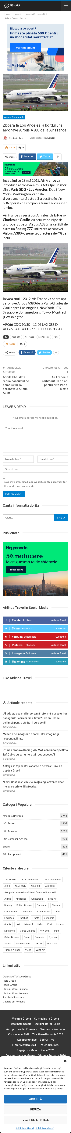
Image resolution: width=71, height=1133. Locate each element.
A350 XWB (20, 886)
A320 (7, 886)
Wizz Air (40, 950)
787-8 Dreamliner (29, 879)
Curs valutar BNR (18, 1034)
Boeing (8, 905)
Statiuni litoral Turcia (47, 1023)
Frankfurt (23, 918)
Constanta (27, 911)
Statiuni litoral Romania (15, 993)
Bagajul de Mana (27, 1050)
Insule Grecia (10, 984)
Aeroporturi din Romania (21, 1029)
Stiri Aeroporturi (12, 854)
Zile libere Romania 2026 (47, 1034)
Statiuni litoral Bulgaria (15, 988)
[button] (65, 1061)
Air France (29, 337)
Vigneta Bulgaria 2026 (52, 1055)
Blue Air (52, 899)
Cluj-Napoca (10, 911)
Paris (56, 337)
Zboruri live (47, 1039)
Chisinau (56, 905)
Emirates (9, 918)
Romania (39, 937)
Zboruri (7, 846)
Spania (7, 943)
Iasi (18, 924)
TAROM (38, 943)
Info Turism (9, 823)
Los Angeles (43, 337)
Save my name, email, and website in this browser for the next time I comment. (35, 484)
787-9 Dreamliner (52, 879)
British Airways (24, 905)
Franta (36, 918)
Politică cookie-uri (25, 1128)
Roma (27, 937)
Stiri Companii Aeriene (15, 838)
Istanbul (28, 924)
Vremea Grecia (21, 1018)
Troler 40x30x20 (49, 1044)
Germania (49, 918)
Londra (60, 924)
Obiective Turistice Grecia (17, 976)
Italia (40, 924)
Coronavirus (43, 911)
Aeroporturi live (27, 1039)
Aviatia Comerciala (14, 117)
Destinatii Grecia (21, 1023)
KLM (49, 924)
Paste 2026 (47, 1050)
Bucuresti (42, 905)
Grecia (7, 924)
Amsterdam (37, 899)
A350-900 (35, 886)
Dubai (58, 911)
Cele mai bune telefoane (20, 1055)
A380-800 (16, 337)
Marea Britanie (27, 930)
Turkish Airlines (12, 950)
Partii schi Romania (13, 997)
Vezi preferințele (36, 1120)
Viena (28, 950)
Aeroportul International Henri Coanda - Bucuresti (30, 892)
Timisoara (52, 943)
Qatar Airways (11, 937)
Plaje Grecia (9, 980)
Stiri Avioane (10, 831)
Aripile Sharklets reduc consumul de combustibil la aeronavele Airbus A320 (16, 385)
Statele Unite (23, 943)
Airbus (7, 899)
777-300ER (10, 879)
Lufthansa (9, 930)
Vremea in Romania (52, 1029)
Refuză (35, 1109)
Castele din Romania (14, 1001)
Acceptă (35, 1099)
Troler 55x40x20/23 (24, 1044)
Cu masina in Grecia (46, 1018)
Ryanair (53, 937)
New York (44, 930)
